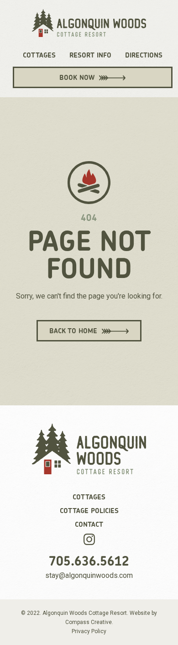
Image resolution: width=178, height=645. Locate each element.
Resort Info (90, 55)
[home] (89, 27)
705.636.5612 (89, 561)
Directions (143, 55)
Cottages (39, 55)
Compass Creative (88, 622)
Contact (89, 524)
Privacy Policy (89, 631)
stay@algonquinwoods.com (89, 575)
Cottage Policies (89, 510)
